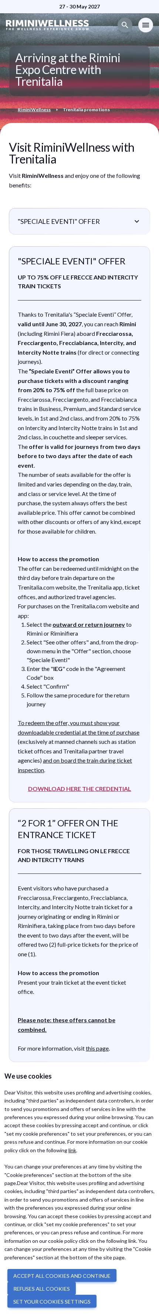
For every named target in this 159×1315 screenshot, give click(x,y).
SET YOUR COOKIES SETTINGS (52, 1301)
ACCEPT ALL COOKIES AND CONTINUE (62, 1276)
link (72, 1150)
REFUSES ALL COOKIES (41, 1289)
